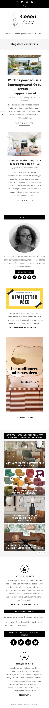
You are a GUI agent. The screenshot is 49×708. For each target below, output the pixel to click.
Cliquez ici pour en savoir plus (24, 604)
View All (42, 553)
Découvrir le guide (24, 418)
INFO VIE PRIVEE (24, 576)
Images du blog (24, 663)
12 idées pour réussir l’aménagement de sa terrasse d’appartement (24, 86)
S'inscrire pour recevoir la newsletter (24, 327)
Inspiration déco (31, 167)
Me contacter (24, 695)
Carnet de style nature (13, 617)
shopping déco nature (35, 617)
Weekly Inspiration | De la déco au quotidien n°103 (24, 162)
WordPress (35, 704)
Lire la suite (24, 123)
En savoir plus (24, 272)
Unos (21, 704)
